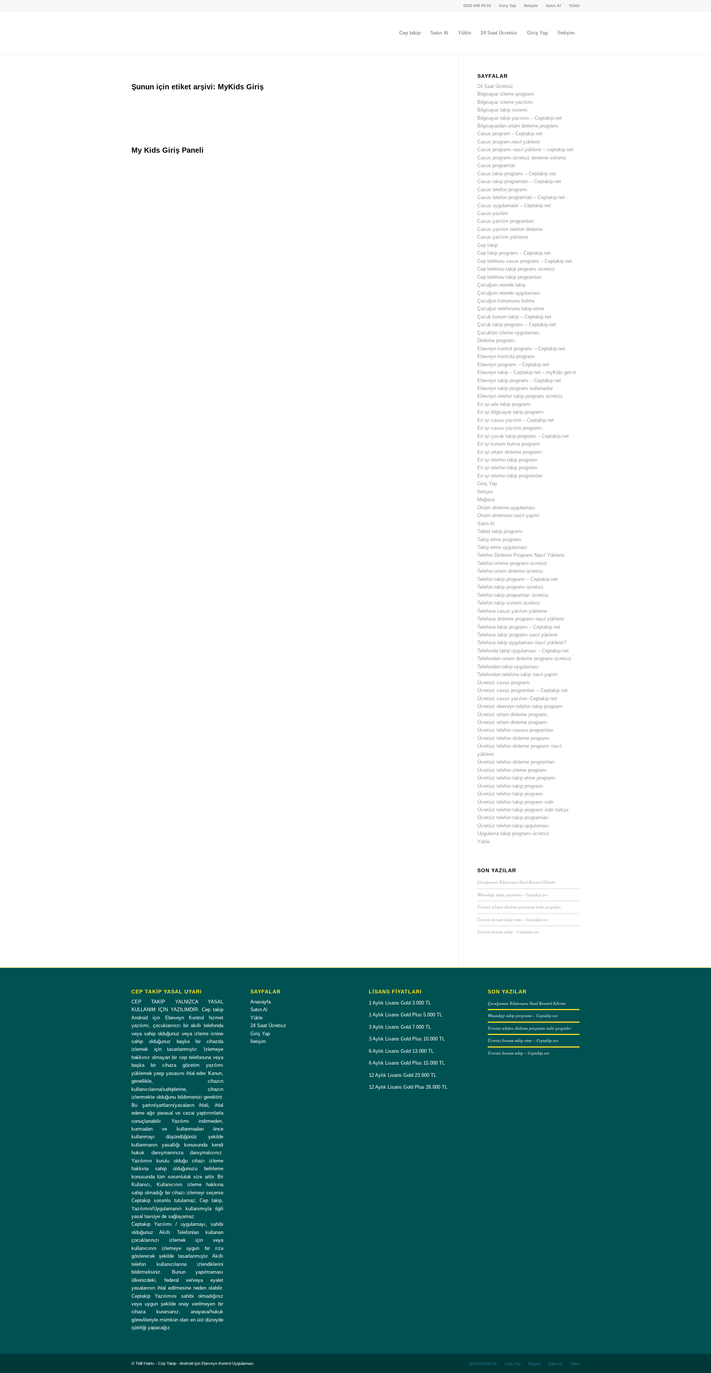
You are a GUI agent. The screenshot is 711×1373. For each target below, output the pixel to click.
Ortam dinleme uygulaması (506, 507)
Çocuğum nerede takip (501, 285)
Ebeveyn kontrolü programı (506, 356)
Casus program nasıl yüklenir (508, 142)
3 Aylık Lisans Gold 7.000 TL (400, 1027)
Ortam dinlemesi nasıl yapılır (508, 515)
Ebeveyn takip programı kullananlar (515, 388)
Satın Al (553, 5)
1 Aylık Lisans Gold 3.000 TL (400, 1003)
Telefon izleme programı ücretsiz (512, 563)
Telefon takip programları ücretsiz (513, 595)
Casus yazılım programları (505, 221)
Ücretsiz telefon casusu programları (515, 730)
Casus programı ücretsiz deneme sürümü (521, 158)
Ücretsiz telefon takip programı (510, 786)
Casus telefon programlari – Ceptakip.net (521, 197)
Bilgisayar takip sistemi (502, 110)
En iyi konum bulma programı (508, 444)
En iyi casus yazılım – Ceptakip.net (515, 420)
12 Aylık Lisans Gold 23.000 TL (402, 1075)
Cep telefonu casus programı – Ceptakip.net (524, 261)
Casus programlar (496, 165)
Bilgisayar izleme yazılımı (505, 102)
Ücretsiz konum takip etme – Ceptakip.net (512, 919)
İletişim (531, 5)
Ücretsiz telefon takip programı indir (515, 802)
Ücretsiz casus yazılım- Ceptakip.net (517, 698)
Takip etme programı (499, 539)
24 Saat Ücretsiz (495, 86)
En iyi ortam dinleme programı (509, 452)
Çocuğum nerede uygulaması (508, 293)
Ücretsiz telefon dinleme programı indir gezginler (519, 907)
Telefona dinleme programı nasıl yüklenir (520, 619)
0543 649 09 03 (477, 5)
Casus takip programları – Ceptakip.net (519, 181)
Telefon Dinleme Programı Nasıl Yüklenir (520, 555)
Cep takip (487, 245)
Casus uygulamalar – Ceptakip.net (514, 205)
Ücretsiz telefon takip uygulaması (513, 825)
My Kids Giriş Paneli (167, 150)
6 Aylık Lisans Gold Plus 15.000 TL (407, 1063)
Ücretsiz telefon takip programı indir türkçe (522, 810)
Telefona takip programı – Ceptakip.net (518, 627)
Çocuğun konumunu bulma (505, 301)
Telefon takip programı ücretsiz (510, 587)
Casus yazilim (492, 213)
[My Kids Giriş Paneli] (185, 142)
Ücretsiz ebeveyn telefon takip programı (520, 706)
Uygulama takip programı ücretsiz (513, 833)
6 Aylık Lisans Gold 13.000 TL (401, 1051)
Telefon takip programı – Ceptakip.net (517, 579)
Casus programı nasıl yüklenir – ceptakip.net (525, 149)
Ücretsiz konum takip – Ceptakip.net (508, 931)
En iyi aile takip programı (504, 404)
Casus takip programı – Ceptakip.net (516, 173)
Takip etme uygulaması (502, 547)
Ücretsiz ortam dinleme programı (512, 714)
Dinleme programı (496, 340)
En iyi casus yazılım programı (509, 428)
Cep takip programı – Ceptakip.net (514, 253)
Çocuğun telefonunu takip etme (510, 308)
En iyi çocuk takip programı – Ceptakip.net (523, 436)
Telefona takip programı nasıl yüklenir (517, 635)
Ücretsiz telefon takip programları (512, 817)
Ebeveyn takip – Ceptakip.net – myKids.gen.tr (526, 372)
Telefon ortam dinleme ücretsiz (510, 571)
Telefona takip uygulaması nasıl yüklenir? (521, 642)
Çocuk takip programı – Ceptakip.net (516, 324)
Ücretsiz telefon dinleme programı (513, 738)
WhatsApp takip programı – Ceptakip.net (512, 894)
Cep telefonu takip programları (509, 277)
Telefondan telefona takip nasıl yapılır (517, 674)
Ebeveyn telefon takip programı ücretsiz (520, 396)
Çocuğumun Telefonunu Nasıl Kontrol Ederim (516, 882)
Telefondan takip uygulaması (508, 666)
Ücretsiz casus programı (503, 682)
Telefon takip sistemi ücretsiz (508, 603)
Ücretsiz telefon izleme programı (512, 770)
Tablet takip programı (500, 531)
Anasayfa (260, 1002)
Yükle (574, 5)
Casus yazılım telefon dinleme (510, 229)
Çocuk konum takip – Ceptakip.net (514, 317)
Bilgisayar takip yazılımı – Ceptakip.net (519, 118)
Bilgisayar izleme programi (505, 94)
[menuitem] (477, 5)
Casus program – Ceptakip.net (510, 133)
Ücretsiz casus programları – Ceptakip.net (522, 690)
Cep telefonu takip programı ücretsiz (516, 269)
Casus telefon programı (502, 189)
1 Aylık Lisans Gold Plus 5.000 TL (405, 1015)
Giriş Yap (507, 5)
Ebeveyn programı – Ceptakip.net (513, 364)
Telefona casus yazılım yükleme (512, 611)
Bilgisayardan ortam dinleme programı (517, 126)
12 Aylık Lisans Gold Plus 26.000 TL (408, 1087)
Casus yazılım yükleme (502, 237)
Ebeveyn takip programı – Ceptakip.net (519, 380)
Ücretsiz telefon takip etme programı (516, 778)
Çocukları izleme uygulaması (508, 332)
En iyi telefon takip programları (510, 476)
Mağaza (485, 499)
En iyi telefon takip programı (507, 460)
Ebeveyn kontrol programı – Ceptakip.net (521, 348)
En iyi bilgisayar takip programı (510, 412)
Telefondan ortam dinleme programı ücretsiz (524, 658)
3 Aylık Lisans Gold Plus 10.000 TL (407, 1039)
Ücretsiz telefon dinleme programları (516, 762)
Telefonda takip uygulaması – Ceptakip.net (523, 651)
